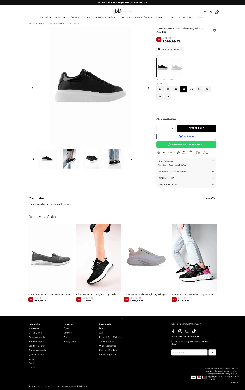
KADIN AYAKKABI (37, 23)
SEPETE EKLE (196, 128)
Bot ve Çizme (35, 333)
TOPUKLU (123, 17)
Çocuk (32, 359)
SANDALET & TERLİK (103, 17)
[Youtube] (187, 331)
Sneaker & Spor (36, 341)
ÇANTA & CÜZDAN (142, 17)
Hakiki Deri (34, 328)
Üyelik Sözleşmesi (107, 346)
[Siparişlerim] (210, 12)
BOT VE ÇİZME (185, 17)
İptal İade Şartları (107, 354)
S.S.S (101, 333)
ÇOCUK (172, 17)
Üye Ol (67, 328)
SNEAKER (74, 23)
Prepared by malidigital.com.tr (75, 386)
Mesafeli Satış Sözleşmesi (111, 337)
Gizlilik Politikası (106, 341)
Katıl (212, 352)
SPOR (85, 17)
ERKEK (159, 17)
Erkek (31, 363)
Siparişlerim (69, 337)
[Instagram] (180, 331)
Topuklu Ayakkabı (37, 350)
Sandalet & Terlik (37, 346)
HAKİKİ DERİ (60, 17)
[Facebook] (173, 331)
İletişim (102, 328)
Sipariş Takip (70, 341)
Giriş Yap (68, 333)
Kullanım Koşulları (108, 350)
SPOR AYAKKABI (58, 23)
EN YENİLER (45, 17)
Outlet (32, 367)
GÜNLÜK (73, 17)
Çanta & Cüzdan (36, 354)
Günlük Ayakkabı (37, 337)
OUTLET (201, 17)
